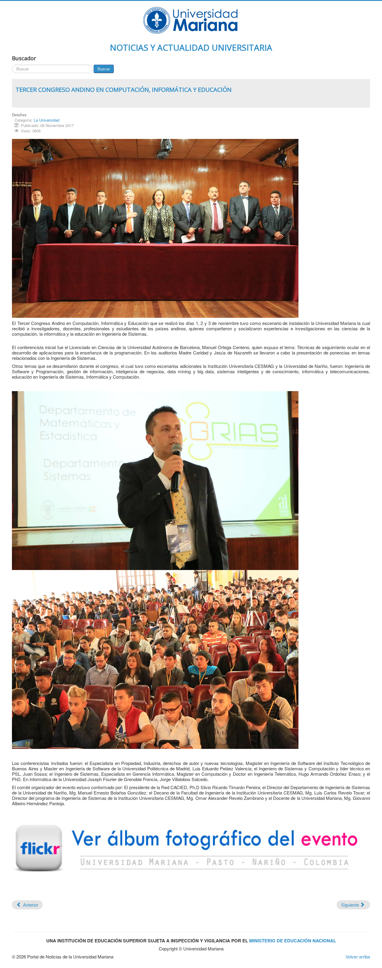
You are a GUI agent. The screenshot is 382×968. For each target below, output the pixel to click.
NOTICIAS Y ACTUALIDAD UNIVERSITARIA (191, 47)
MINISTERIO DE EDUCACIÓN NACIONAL (292, 940)
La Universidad (46, 120)
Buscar (104, 69)
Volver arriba (358, 956)
